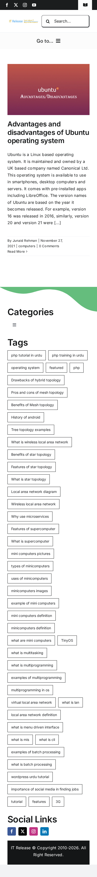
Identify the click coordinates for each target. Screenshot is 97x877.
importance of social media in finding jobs (45, 789)
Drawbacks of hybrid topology (36, 380)
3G (58, 801)
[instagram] (25, 5)
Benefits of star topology (31, 454)
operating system (25, 367)
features (39, 801)
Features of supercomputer (33, 529)
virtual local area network (31, 702)
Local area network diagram (34, 491)
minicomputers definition (31, 628)
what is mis (20, 739)
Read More (16, 251)
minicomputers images (29, 591)
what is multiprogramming (32, 665)
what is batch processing (31, 764)
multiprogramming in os (30, 690)
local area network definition (34, 715)
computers (26, 246)
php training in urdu (68, 355)
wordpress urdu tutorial (30, 777)
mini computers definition (31, 615)
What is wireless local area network (39, 442)
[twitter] (16, 5)
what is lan (70, 702)
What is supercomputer (30, 541)
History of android (25, 417)
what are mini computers (31, 640)
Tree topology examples (30, 429)
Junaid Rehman (25, 240)
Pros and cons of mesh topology (37, 392)
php (76, 367)
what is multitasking (27, 653)
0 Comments (49, 246)
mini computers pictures (30, 553)
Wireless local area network (33, 504)
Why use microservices (30, 516)
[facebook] (7, 5)
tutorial (16, 801)
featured (56, 367)
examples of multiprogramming (36, 677)
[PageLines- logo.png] (22, 20)
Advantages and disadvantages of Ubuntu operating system (48, 132)
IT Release (21, 847)
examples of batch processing (35, 752)
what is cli (47, 739)
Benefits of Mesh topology (32, 405)
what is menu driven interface (35, 727)
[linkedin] (44, 831)
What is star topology (28, 479)
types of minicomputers (30, 566)
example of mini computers (33, 603)
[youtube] (34, 5)
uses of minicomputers (29, 578)
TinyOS (67, 640)
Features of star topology (31, 467)
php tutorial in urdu (26, 355)
